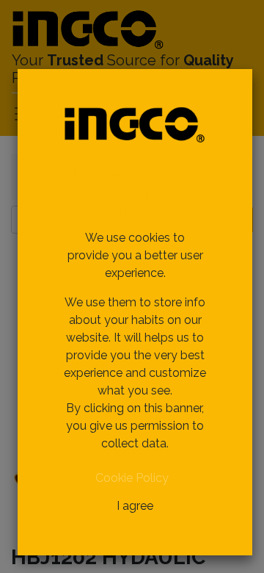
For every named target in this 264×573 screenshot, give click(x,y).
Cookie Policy (132, 478)
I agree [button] (135, 506)
